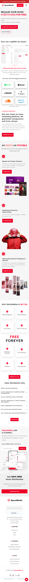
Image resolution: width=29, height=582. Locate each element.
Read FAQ (14, 417)
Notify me (22, 446)
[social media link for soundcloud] (16, 573)
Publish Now (7, 169)
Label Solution (14, 542)
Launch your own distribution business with (14, 1)
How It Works (6, 31)
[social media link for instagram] (10, 573)
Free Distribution (14, 547)
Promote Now (7, 218)
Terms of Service (14, 557)
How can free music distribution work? (11, 407)
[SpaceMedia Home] (7, 5)
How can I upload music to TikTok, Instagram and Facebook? (13, 399)
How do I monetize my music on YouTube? (12, 395)
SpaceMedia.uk (18, 568)
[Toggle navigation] (26, 5)
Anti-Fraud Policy (14, 559)
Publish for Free (7, 132)
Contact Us (14, 528)
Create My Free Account (9, 27)
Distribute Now (14, 489)
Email (14, 530)
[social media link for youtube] (18, 573)
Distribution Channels (14, 545)
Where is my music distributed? (9, 386)
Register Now (7, 269)
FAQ (14, 532)
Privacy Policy (14, 561)
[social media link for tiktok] (13, 573)
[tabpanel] (14, 54)
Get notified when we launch (11, 442)
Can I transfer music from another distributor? (13, 411)
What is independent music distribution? (11, 403)
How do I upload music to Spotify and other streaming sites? (13, 391)
